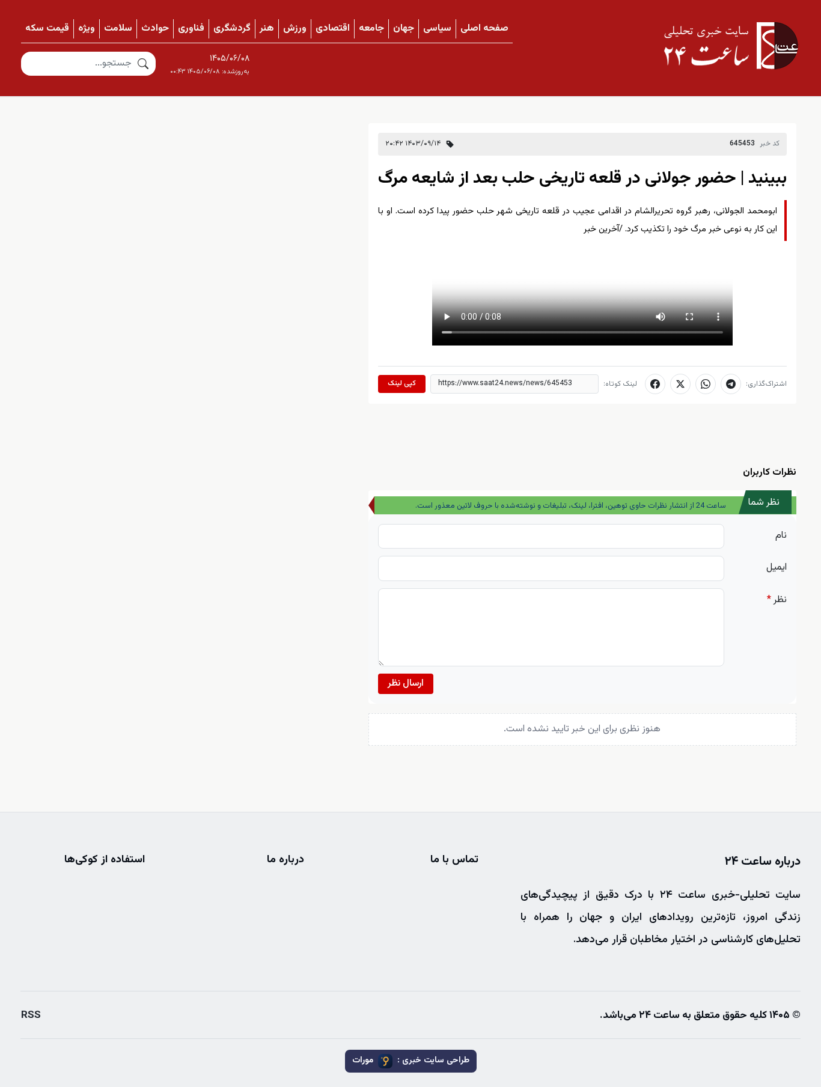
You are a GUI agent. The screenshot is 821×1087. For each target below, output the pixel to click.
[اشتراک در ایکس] (680, 384)
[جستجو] (143, 64)
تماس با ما (454, 859)
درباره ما (285, 859)
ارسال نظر (406, 683)
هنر (267, 28)
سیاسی (437, 28)
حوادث (155, 28)
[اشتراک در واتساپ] (705, 384)
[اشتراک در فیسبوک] (655, 384)
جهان (403, 28)
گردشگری (232, 28)
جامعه (371, 28)
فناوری (191, 28)
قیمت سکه (47, 28)
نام (781, 535)
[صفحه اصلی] (731, 46)
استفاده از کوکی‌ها (104, 859)
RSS (31, 1015)
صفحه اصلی (484, 28)
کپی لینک (402, 383)
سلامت (118, 28)
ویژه (86, 28)
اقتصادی (333, 28)
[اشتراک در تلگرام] (731, 384)
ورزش (295, 28)
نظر (777, 599)
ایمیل (776, 567)
